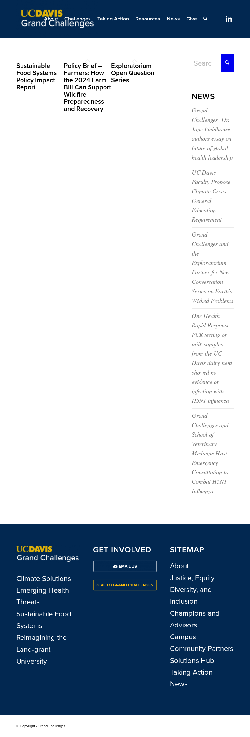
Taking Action (191, 672)
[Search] (205, 19)
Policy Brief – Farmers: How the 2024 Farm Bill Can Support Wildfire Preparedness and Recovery (87, 87)
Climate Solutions (43, 578)
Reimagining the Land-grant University (41, 649)
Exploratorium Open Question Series (132, 73)
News (179, 683)
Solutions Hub (192, 660)
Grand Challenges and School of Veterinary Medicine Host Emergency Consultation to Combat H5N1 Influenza (210, 453)
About (179, 565)
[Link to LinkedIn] (229, 18)
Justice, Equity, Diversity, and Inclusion (193, 589)
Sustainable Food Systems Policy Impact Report (36, 76)
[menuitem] (51, 19)
